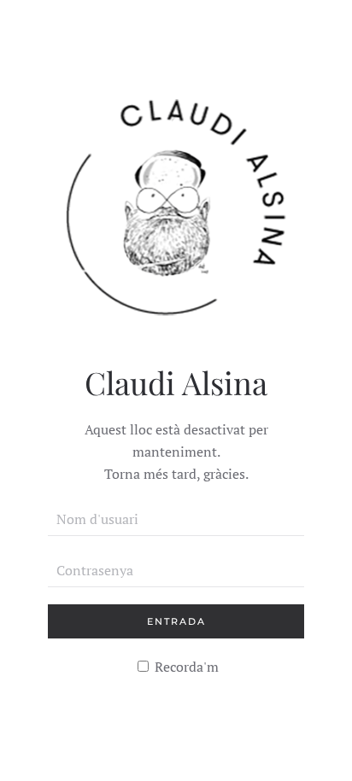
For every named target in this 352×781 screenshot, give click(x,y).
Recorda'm (185, 666)
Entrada (176, 621)
